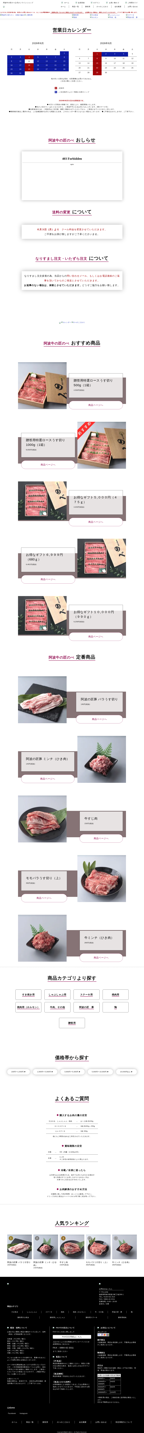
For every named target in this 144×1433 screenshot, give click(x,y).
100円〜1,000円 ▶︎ (18, 1072)
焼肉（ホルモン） (79, 1312)
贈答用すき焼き (23, 1317)
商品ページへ (95, 405)
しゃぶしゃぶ (32, 1312)
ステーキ (49, 1312)
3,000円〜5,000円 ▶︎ (72, 1072)
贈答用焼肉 (122, 1317)
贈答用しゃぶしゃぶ (57, 1317)
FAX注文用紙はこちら (72, 1337)
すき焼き (14, 1312)
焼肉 (62, 1312)
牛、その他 (99, 1312)
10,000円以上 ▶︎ (126, 1072)
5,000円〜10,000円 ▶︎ (100, 1072)
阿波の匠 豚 (117, 1312)
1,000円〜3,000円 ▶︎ (45, 1072)
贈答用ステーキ (91, 1317)
